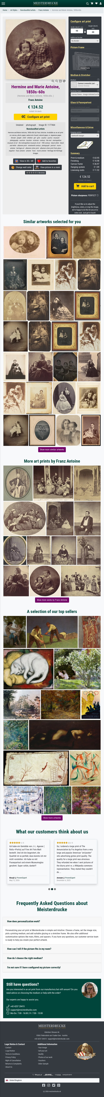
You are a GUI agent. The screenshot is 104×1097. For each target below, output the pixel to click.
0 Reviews (41, 173)
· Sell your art (42, 1051)
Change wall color (22, 167)
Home (5, 10)
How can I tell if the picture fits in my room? (29, 948)
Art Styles (13, 10)
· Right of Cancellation (13, 1060)
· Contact (8, 1047)
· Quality (40, 1054)
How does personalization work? (23, 921)
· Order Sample (43, 1064)
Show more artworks (52, 818)
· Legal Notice (10, 1051)
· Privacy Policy (10, 1057)
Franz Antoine (43, 10)
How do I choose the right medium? (25, 958)
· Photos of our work (45, 1057)
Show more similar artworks (52, 449)
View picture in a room (49, 167)
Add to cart (86, 186)
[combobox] (85, 41)
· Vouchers (41, 1060)
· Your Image (42, 1047)
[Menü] (3, 3)
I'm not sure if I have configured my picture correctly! (34, 967)
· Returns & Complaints (13, 1064)
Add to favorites (48, 161)
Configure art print (37, 117)
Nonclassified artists (27, 10)
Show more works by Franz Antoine (52, 600)
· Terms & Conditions (12, 1054)
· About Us (8, 1067)
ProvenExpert (22, 878)
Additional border (76, 38)
